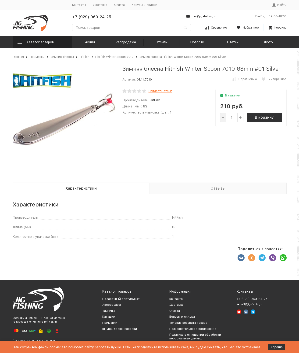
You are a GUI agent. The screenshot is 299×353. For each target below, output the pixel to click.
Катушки (108, 316)
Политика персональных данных (34, 340)
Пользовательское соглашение (192, 329)
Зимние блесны (62, 57)
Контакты (79, 5)
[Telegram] (262, 257)
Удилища (108, 311)
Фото (268, 42)
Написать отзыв (160, 91)
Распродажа (125, 42)
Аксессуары (111, 304)
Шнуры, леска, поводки (119, 329)
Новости (197, 42)
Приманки (37, 57)
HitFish (84, 57)
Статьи (232, 42)
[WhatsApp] (283, 257)
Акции (90, 42)
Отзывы (161, 42)
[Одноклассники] (251, 257)
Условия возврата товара (188, 322)
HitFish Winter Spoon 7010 (114, 57)
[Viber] (272, 257)
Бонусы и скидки (144, 5)
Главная (18, 57)
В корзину (264, 117)
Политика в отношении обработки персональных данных (195, 336)
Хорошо (277, 347)
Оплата (119, 5)
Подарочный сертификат (121, 299)
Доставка (100, 5)
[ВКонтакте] (241, 257)
